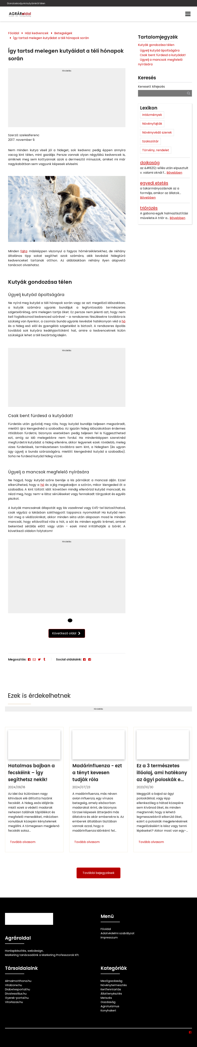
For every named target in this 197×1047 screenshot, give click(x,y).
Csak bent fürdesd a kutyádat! (163, 55)
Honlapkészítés (15, 951)
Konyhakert (108, 1010)
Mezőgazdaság (111, 981)
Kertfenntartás (111, 989)
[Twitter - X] (39, 659)
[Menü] (188, 14)
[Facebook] (29, 659)
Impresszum (109, 937)
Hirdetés (66, 70)
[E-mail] (34, 659)
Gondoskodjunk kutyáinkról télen (26, 3)
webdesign (35, 951)
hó (123, 321)
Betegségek (63, 33)
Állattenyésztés (111, 994)
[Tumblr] (44, 659)
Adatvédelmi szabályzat (117, 933)
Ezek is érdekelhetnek (39, 695)
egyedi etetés (154, 183)
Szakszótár (150, 141)
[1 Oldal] (70, 620)
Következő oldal (64, 633)
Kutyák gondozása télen (156, 45)
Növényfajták (152, 123)
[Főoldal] (63, 620)
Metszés (106, 998)
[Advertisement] (67, 99)
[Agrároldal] (19, 14)
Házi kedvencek (36, 33)
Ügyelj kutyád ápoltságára (159, 50)
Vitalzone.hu (13, 985)
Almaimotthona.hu (18, 981)
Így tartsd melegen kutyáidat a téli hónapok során (51, 38)
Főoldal (13, 33)
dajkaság (150, 162)
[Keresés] (188, 93)
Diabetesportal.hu (17, 989)
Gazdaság (108, 1002)
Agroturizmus (110, 1006)
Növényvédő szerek (157, 132)
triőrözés (149, 208)
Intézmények (152, 115)
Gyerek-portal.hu (17, 998)
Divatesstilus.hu (16, 994)
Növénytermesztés (114, 985)
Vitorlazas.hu (14, 1002)
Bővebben (174, 172)
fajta (23, 251)
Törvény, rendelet (155, 150)
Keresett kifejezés (151, 86)
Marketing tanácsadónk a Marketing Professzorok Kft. (42, 955)
